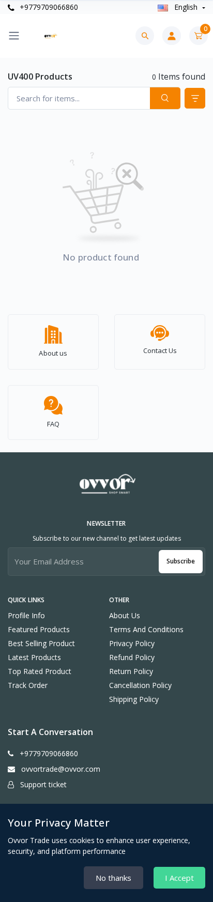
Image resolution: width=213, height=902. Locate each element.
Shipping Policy (134, 699)
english (186, 7)
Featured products (39, 629)
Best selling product (41, 643)
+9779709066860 (48, 7)
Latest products (34, 657)
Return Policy (131, 671)
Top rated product (39, 671)
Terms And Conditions (146, 629)
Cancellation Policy (140, 685)
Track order (28, 685)
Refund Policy (132, 657)
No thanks (113, 878)
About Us (124, 615)
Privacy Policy (132, 643)
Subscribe (180, 561)
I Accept (179, 878)
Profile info (26, 615)
